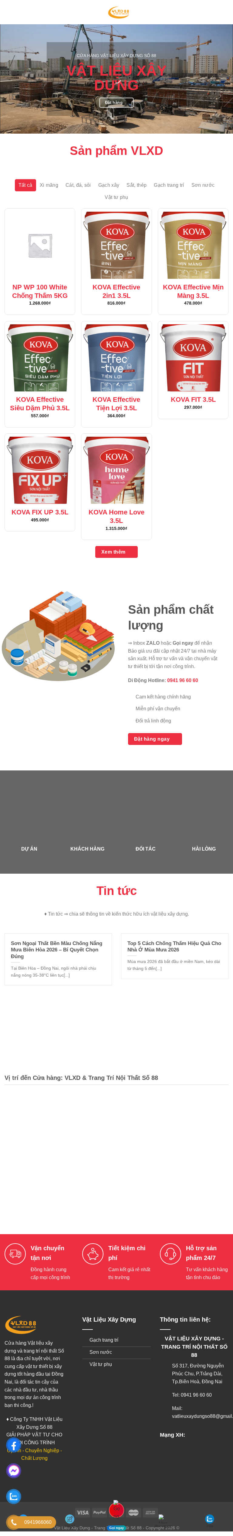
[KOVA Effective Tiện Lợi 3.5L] (116, 357)
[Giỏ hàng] (225, 12)
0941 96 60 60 (182, 680)
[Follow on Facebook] (193, 1434)
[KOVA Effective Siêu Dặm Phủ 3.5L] (39, 357)
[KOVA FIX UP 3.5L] (39, 470)
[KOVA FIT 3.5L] (193, 357)
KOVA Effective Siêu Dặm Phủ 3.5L (39, 404)
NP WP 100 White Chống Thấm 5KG (40, 291)
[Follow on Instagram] (202, 1434)
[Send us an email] (212, 1434)
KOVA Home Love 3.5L (116, 516)
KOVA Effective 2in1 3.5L (116, 291)
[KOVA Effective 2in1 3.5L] (116, 245)
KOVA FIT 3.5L (193, 399)
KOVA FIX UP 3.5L (40, 512)
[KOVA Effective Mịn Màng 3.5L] (193, 245)
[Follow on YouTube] (221, 1434)
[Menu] (8, 12)
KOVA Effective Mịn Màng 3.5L (193, 291)
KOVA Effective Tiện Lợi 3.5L (116, 404)
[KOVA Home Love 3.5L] (116, 470)
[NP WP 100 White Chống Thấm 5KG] (39, 245)
